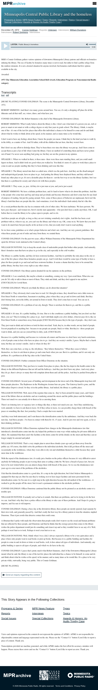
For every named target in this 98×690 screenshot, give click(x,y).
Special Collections (13, 22)
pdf (7, 95)
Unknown (52, 30)
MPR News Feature (32, 20)
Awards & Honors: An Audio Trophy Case (42, 22)
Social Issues (82, 20)
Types (45, 20)
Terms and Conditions (64, 686)
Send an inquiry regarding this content (23, 575)
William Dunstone (78, 30)
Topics (72, 20)
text (2, 95)
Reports (53, 20)
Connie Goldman (30, 30)
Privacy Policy (79, 686)
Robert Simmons (20, 32)
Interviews (62, 20)
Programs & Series (12, 20)
